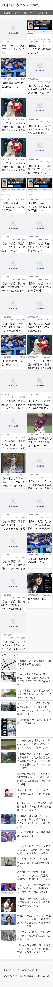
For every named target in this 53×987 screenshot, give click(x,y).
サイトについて (11, 970)
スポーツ (43, 12)
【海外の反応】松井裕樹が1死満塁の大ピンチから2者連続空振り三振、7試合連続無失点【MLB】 (13, 290)
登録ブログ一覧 (30, 970)
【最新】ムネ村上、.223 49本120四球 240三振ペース (40, 49)
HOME (7, 12)
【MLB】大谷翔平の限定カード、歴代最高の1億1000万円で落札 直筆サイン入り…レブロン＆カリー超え (14, 485)
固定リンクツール (12, 976)
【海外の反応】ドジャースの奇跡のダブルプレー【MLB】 (40, 287)
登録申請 (29, 976)
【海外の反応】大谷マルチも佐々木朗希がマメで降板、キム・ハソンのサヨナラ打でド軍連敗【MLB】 (40, 92)
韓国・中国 (29, 12)
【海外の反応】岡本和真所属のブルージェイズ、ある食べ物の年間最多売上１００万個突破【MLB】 (13, 448)
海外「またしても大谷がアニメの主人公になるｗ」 (13, 49)
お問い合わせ (43, 976)
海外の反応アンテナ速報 (21, 5)
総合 (17, 12)
